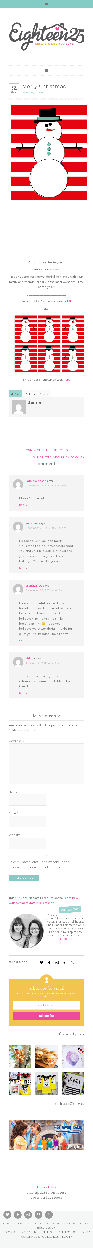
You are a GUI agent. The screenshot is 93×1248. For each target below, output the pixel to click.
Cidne (30, 658)
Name (14, 791)
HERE (68, 301)
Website (15, 835)
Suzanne (32, 523)
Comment (17, 740)
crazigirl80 (34, 585)
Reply (23, 505)
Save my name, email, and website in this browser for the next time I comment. (39, 864)
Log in (67, 1236)
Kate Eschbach (36, 480)
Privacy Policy (46, 1187)
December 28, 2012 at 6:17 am (45, 590)
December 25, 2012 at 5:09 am (46, 485)
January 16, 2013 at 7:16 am (44, 663)
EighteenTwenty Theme (52, 1232)
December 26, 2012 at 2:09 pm (46, 527)
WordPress (51, 1236)
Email (14, 813)
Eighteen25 (48, 35)
